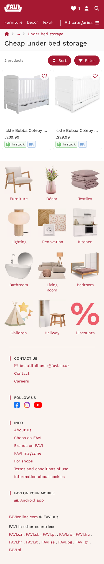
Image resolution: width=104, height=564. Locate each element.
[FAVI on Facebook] (17, 405)
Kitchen (85, 242)
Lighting (18, 242)
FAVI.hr (16, 542)
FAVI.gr (82, 542)
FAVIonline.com (23, 517)
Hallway (52, 333)
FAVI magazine (27, 453)
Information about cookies (39, 476)
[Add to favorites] (44, 76)
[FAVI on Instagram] (27, 405)
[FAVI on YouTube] (38, 405)
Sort (63, 60)
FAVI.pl (50, 534)
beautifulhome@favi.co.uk (45, 365)
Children (19, 333)
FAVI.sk (33, 534)
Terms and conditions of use (41, 469)
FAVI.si (15, 550)
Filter (90, 60)
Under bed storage (45, 34)
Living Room (52, 287)
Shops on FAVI (27, 437)
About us (22, 430)
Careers (21, 381)
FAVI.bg (65, 542)
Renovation (52, 242)
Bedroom (85, 285)
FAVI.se (48, 542)
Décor (32, 22)
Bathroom (18, 285)
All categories (79, 22)
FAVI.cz (16, 534)
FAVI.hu (83, 534)
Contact (21, 373)
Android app (32, 500)
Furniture (13, 22)
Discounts (85, 333)
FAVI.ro (66, 534)
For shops (23, 461)
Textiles (49, 22)
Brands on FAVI (28, 445)
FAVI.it (32, 542)
